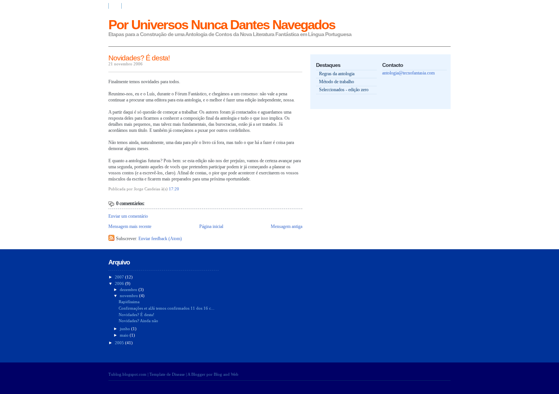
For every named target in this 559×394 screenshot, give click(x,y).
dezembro (129, 289)
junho (125, 328)
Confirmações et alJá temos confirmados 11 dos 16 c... (166, 308)
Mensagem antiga (286, 226)
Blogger (198, 374)
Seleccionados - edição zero (343, 89)
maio (125, 335)
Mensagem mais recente (129, 226)
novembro (129, 295)
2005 (120, 342)
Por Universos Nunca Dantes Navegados (221, 24)
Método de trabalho (336, 81)
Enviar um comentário (128, 216)
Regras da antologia (336, 73)
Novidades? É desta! (139, 58)
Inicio (115, 6)
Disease (178, 374)
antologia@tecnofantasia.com (408, 73)
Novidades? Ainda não (138, 320)
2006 (120, 283)
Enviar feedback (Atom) (160, 238)
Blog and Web (226, 374)
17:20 (174, 189)
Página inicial (211, 226)
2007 (120, 277)
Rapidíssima (129, 301)
